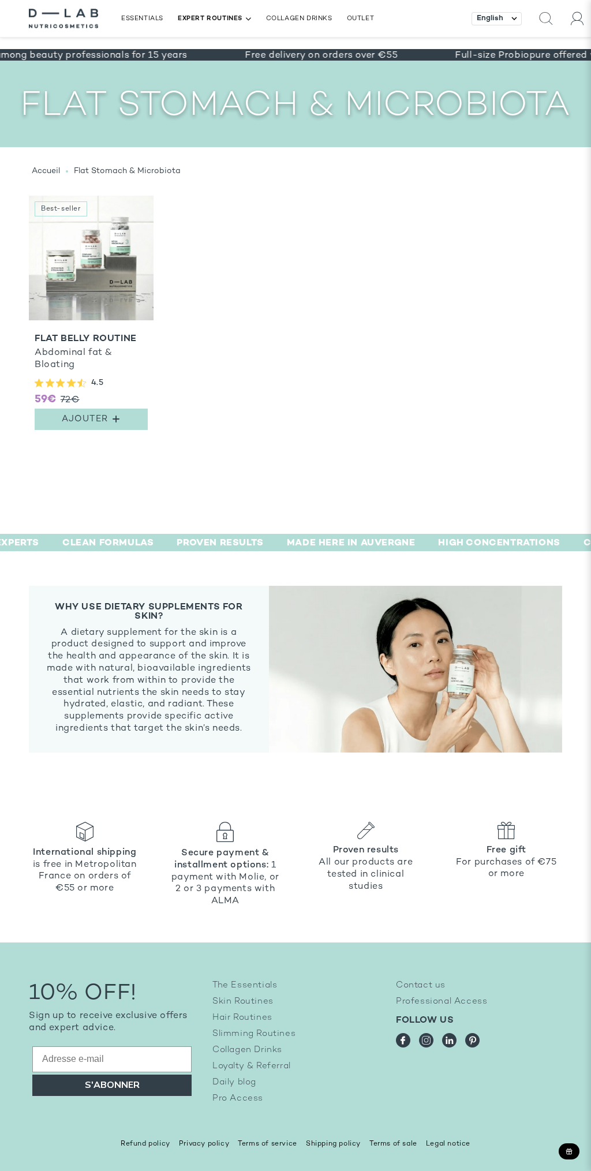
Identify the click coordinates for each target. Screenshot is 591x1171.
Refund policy (145, 1144)
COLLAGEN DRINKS (299, 19)
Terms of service (267, 1144)
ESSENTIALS (142, 19)
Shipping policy (333, 1144)
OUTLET (361, 19)
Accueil (46, 171)
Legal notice (448, 1144)
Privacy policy (204, 1144)
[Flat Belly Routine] (91, 316)
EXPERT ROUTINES (210, 19)
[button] (546, 19)
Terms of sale (393, 1144)
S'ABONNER (112, 1085)
